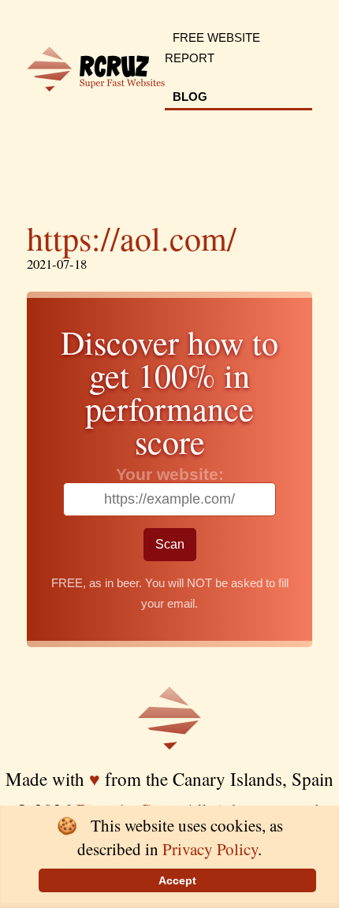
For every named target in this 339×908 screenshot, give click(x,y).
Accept (177, 880)
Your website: (170, 474)
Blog (190, 96)
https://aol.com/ (132, 238)
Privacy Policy (210, 849)
